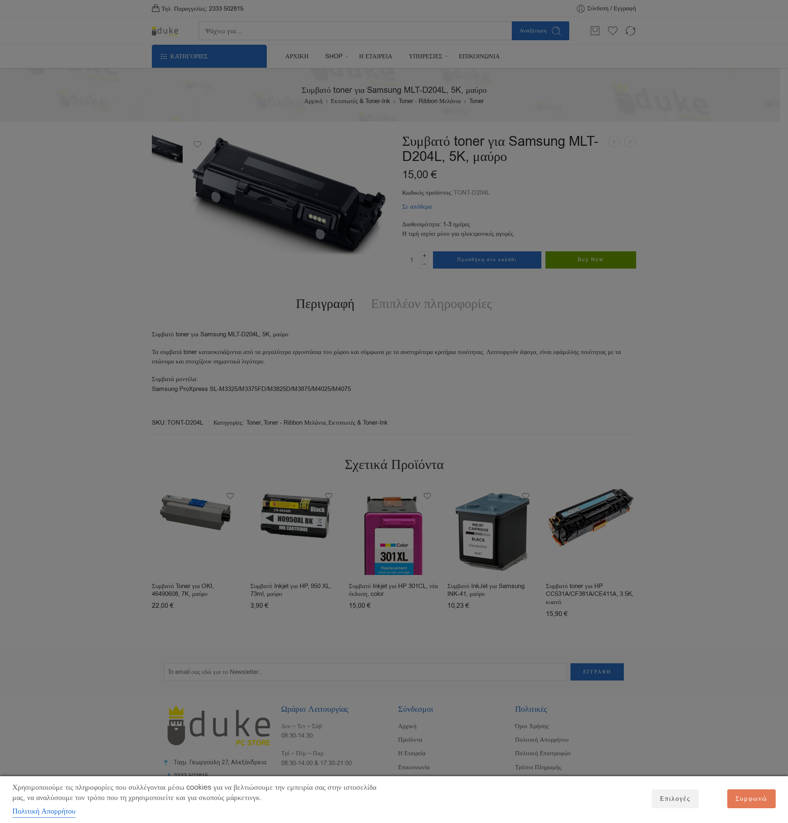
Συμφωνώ (751, 798)
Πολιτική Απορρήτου (44, 811)
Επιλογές (675, 798)
